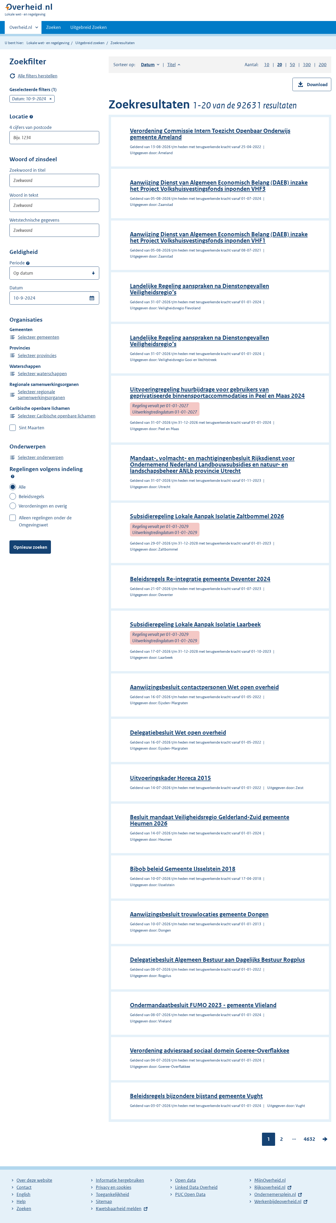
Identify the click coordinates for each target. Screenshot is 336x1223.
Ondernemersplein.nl (275, 1194)
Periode (17, 262)
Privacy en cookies (113, 1187)
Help (21, 1201)
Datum (16, 287)
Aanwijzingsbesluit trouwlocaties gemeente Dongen (199, 914)
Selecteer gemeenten (38, 337)
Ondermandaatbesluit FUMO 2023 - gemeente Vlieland (203, 1005)
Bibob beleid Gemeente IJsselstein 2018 (182, 868)
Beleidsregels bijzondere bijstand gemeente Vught (196, 1096)
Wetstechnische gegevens (34, 220)
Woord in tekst (23, 195)
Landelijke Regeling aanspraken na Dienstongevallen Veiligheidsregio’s (199, 289)
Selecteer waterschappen (42, 374)
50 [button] (292, 64)
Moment (27, 263)
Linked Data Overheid (196, 1187)
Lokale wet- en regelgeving (48, 42)
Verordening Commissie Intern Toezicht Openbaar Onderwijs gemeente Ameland (210, 134)
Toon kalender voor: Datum (92, 298)
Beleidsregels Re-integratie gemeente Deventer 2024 (200, 579)
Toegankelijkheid (112, 1194)
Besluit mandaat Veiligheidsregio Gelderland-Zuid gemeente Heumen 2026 (209, 820)
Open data (185, 1180)
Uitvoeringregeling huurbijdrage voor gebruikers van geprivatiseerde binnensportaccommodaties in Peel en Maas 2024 (217, 392)
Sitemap (104, 1201)
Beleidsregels (31, 496)
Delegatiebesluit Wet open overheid (178, 732)
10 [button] (266, 64)
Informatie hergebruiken (120, 1180)
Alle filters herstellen (37, 76)
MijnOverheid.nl (270, 1180)
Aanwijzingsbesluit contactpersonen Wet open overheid (204, 687)
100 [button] (307, 64)
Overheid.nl (20, 29)
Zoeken (53, 27)
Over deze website (34, 1180)
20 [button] (279, 64)
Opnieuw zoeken (30, 547)
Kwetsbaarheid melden (118, 1208)
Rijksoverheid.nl (269, 1187)
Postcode (31, 116)
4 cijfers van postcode (30, 127)
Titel (173, 64)
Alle (22, 487)
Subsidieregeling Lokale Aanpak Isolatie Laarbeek (195, 624)
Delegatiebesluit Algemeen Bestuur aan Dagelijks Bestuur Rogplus (217, 959)
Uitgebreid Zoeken (88, 27)
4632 (309, 1140)
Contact (24, 1187)
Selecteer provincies (37, 355)
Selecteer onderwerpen (41, 457)
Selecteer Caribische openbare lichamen (57, 416)
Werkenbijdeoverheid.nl (277, 1201)
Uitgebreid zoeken (89, 42)
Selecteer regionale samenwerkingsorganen (41, 394)
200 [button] (323, 64)
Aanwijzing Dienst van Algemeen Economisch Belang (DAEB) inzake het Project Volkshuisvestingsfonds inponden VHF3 (219, 185)
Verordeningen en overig (43, 506)
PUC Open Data (190, 1194)
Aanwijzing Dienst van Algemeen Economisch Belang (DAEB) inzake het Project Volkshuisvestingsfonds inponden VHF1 (219, 237)
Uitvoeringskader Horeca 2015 (170, 778)
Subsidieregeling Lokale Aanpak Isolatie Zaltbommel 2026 (207, 516)
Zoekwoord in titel (27, 170)
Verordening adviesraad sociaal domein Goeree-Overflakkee (209, 1050)
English (23, 1194)
